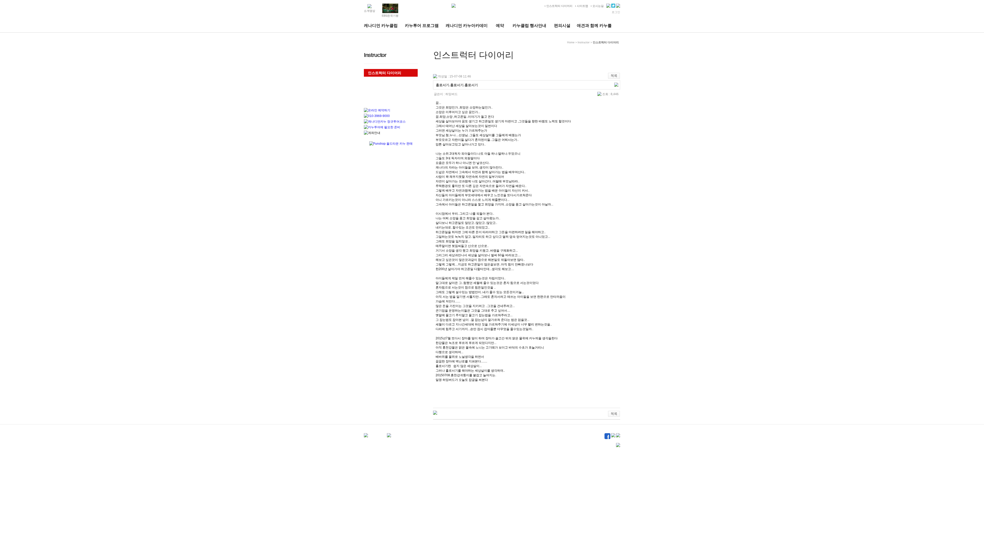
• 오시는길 (597, 5)
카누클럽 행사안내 (529, 25)
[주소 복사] (616, 85)
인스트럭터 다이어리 (384, 73)
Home (571, 42)
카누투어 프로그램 (422, 25)
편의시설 (562, 25)
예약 (500, 25)
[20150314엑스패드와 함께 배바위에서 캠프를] (435, 413)
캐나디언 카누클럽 (381, 25)
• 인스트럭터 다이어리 (558, 5)
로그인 (616, 12)
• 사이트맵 (581, 5)
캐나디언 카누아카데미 (467, 25)
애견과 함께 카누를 (594, 25)
